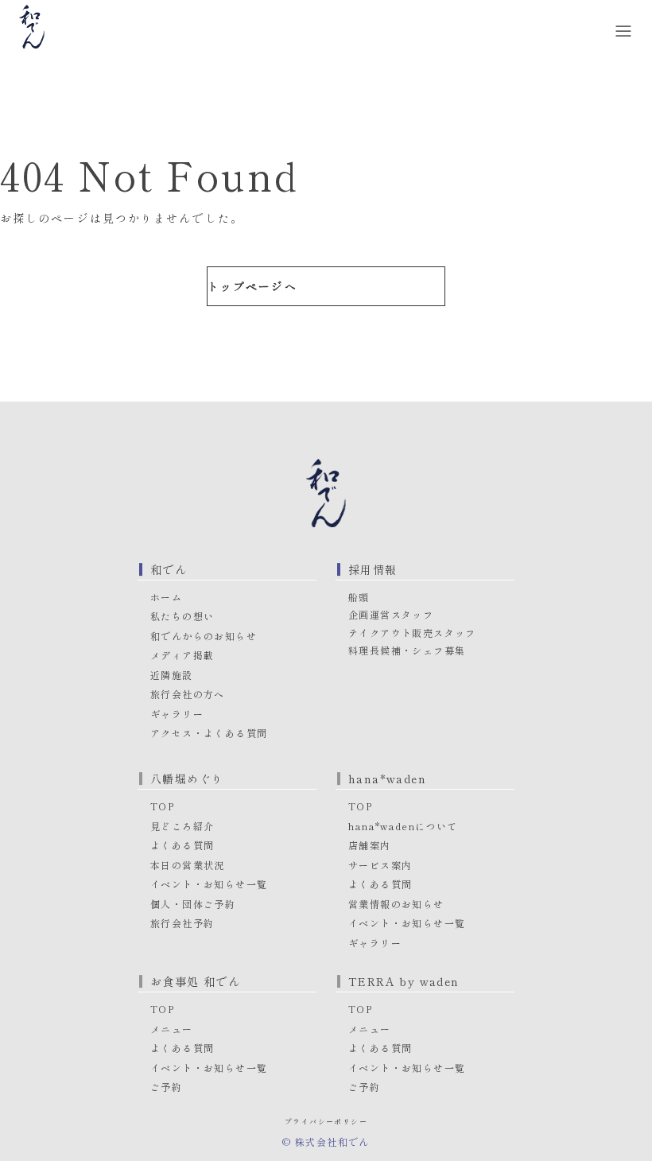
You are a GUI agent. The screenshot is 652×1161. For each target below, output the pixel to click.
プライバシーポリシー (326, 1121)
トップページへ (252, 286)
